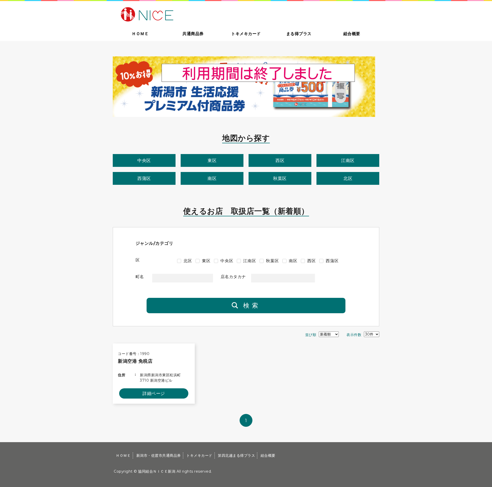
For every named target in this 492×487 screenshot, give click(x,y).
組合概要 (351, 33)
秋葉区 (280, 178)
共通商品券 (193, 33)
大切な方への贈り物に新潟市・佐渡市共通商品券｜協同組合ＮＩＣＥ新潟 (183, 14)
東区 (212, 160)
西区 (279, 160)
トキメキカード (246, 33)
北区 (347, 178)
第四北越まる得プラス (236, 455)
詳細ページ (153, 393)
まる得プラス (299, 33)
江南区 (348, 160)
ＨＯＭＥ (140, 33)
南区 (212, 178)
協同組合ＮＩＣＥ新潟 (156, 471)
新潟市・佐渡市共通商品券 (158, 455)
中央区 (144, 160)
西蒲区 (144, 178)
